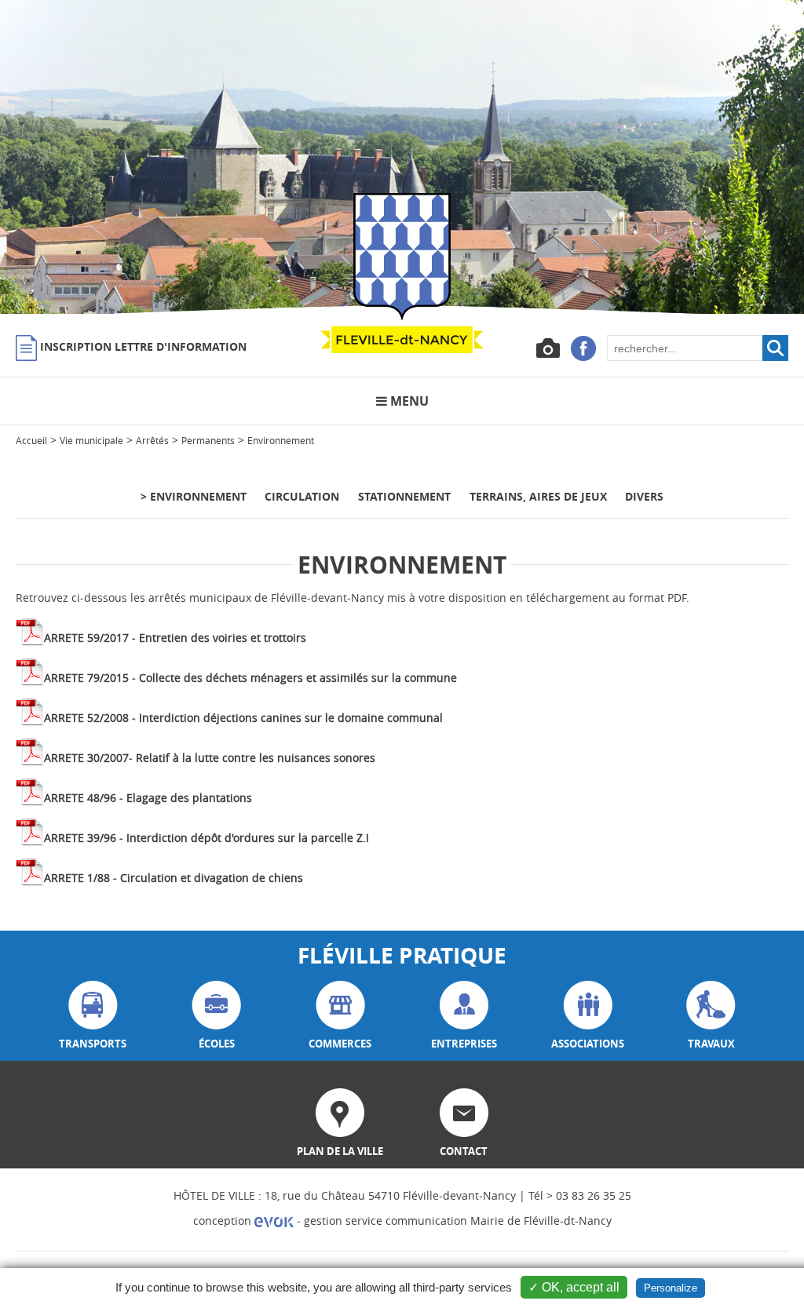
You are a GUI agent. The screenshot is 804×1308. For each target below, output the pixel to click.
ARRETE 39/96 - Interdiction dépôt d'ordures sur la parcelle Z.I (206, 837)
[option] (402, 157)
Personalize (670, 1288)
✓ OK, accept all (573, 1287)
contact (464, 1151)
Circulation (302, 496)
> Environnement (194, 496)
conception (223, 1220)
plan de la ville (340, 1151)
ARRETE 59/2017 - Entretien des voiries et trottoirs (175, 637)
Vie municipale (91, 440)
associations (587, 1044)
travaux (711, 1044)
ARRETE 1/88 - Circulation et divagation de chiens (173, 877)
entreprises (464, 1044)
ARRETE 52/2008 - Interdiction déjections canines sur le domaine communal (243, 717)
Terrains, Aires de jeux (538, 496)
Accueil (31, 440)
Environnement (280, 440)
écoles (217, 1044)
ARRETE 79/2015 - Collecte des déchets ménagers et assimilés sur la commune (250, 677)
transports (92, 1044)
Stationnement (404, 496)
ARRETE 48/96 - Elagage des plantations (148, 797)
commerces (340, 1044)
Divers (644, 496)
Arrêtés (152, 440)
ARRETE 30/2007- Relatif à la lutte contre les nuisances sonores (209, 757)
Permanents (208, 440)
